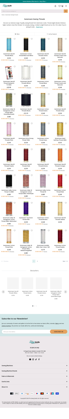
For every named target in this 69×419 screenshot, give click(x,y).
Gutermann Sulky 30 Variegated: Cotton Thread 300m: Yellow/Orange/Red (26, 248)
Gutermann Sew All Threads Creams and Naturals (60, 55)
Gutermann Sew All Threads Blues (9, 54)
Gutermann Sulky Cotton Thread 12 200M (9, 191)
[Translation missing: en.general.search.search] (66, 11)
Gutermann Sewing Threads (11, 14)
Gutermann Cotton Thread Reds (60, 191)
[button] (9, 60)
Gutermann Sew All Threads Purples (9, 165)
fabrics (57, 323)
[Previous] (3, 291)
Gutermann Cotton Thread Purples (60, 246)
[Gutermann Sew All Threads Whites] (13, 283)
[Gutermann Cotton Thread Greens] (27, 283)
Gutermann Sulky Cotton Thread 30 (43, 191)
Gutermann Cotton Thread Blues (43, 82)
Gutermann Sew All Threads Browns (43, 165)
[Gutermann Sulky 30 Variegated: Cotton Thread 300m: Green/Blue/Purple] (56, 283)
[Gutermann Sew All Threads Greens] (41, 283)
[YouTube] (30, 360)
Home (3, 14)
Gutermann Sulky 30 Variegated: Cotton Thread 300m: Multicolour (9, 219)
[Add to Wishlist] (15, 39)
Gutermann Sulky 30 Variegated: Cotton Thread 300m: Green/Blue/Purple (9, 111)
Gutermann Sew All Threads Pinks (9, 139)
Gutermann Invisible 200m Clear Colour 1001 (43, 246)
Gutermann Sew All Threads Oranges (60, 165)
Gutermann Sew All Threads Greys (60, 110)
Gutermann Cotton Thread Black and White (26, 54)
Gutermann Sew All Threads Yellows (60, 218)
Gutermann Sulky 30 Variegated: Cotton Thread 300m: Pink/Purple (25, 191)
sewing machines (6, 326)
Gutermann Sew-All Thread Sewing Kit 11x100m (9, 83)
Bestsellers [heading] (34, 270)
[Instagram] (33, 360)
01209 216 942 (34, 348)
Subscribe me (58, 331)
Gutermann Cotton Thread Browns (43, 218)
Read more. (39, 27)
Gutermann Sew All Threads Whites (26, 82)
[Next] (65, 291)
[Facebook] (39, 360)
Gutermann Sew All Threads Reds (26, 165)
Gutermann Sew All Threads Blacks (26, 110)
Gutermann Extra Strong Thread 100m (26, 139)
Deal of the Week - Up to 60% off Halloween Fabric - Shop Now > (34, 1)
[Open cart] (62, 6)
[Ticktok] (36, 360)
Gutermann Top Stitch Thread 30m (26, 218)
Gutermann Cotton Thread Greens (43, 110)
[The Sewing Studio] (7, 8)
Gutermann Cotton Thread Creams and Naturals (60, 83)
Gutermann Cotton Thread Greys (43, 139)
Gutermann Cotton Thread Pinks (9, 246)
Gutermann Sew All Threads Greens (43, 54)
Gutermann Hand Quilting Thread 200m (60, 139)
